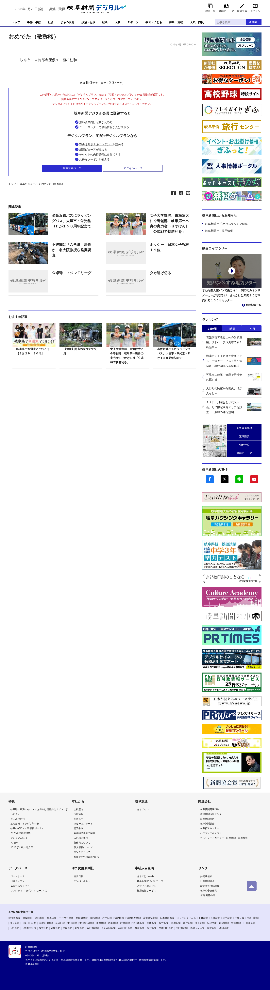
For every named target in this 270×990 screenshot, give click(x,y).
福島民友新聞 (134, 917)
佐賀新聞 (151, 928)
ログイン (255, 10)
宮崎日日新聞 (125, 928)
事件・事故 (34, 22)
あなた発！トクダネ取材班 (24, 823)
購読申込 (78, 828)
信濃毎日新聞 (46, 922)
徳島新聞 (67, 928)
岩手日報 (107, 917)
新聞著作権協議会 (209, 885)
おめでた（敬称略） (52, 183)
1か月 (251, 328)
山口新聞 (14, 928)
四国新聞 (43, 928)
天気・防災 (197, 22)
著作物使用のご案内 (84, 833)
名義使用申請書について (87, 856)
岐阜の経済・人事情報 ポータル (27, 828)
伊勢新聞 (101, 922)
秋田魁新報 (82, 917)
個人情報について (83, 847)
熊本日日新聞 (166, 928)
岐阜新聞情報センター (212, 814)
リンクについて (82, 852)
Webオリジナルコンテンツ (96, 144)
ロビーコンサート (83, 823)
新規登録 (242, 10)
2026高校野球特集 (20, 833)
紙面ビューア (226, 10)
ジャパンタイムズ (186, 917)
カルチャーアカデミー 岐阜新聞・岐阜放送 (224, 837)
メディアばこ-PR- (147, 885)
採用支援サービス (146, 890)
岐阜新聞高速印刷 (209, 809)
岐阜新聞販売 (207, 823)
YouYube (254, 479)
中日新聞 (72, 922)
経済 (105, 22)
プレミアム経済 (18, 837)
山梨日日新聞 (29, 922)
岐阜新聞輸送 (207, 818)
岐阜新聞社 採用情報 (219, 230)
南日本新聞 (182, 928)
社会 (51, 22)
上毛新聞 (227, 917)
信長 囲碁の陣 (207, 895)
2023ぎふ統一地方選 (21, 847)
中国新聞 (236, 922)
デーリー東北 (66, 917)
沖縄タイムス (197, 928)
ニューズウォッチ (19, 885)
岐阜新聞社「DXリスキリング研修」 (227, 223)
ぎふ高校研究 (17, 818)
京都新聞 (175, 922)
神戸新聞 (188, 922)
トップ (16, 22)
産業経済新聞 (150, 917)
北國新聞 (151, 922)
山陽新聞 (224, 922)
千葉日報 (239, 917)
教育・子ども (153, 22)
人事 (117, 22)
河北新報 (39, 917)
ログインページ (133, 168)
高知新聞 (79, 928)
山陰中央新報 (29, 928)
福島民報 (119, 917)
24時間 (212, 328)
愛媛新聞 (55, 928)
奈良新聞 (200, 922)
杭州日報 (78, 876)
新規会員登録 (244, 428)
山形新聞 (95, 917)
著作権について (82, 842)
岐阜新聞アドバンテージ (150, 880)
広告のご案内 (81, 837)
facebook (210, 479)
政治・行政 (88, 22)
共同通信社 (206, 876)
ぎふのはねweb (145, 876)
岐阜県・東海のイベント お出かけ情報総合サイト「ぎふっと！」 (40, 812)
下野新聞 (203, 917)
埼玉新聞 (14, 922)
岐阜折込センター (209, 828)
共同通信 (223, 928)
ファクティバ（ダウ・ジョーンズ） (29, 890)
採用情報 (78, 814)
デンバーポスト (82, 880)
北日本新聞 (138, 922)
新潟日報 (60, 922)
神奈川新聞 (253, 917)
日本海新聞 (249, 922)
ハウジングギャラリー (212, 833)
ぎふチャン (143, 809)
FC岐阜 (14, 842)
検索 (254, 22)
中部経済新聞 (86, 922)
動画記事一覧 (254, 304)
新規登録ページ (72, 168)
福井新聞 (163, 922)
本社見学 (78, 818)
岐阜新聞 (125, 922)
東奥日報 (52, 917)
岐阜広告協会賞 (208, 890)
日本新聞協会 (207, 880)
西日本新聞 (93, 928)
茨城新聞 (215, 917)
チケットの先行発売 (91, 154)
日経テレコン (17, 880)
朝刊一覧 (210, 10)
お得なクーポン (89, 159)
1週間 (231, 328)
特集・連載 (176, 22)
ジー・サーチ (17, 876)
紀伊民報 (212, 922)
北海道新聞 (14, 917)
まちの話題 (67, 22)
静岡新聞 (113, 922)
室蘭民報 (27, 917)
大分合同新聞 (108, 928)
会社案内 (78, 809)
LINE (239, 479)
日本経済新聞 (167, 917)
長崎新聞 (139, 928)
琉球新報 (211, 928)
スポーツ (132, 22)
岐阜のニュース (29, 183)
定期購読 (244, 436)
